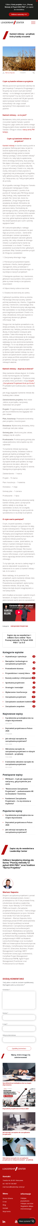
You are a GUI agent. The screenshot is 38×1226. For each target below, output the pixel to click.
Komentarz (6, 990)
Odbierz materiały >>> (19, 14)
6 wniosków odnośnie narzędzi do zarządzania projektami (19, 763)
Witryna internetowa (9, 1035)
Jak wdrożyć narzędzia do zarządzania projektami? (16, 739)
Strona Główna (8, 1198)
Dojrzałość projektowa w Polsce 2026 (18, 729)
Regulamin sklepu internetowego (27, 1207)
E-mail (5, 1024)
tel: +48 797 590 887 (10, 1184)
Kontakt (5, 1208)
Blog (4, 1205)
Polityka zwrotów (27, 1203)
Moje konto (7, 1211)
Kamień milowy (8, 145)
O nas (5, 1202)
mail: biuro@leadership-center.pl (13, 1187)
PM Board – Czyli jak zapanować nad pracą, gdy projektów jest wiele (19, 781)
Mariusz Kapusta (10, 72)
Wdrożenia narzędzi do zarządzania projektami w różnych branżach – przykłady (20, 751)
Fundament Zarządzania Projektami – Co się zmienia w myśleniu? (18, 801)
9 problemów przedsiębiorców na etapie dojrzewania (19, 719)
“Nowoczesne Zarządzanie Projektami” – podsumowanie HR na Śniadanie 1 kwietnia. (19, 791)
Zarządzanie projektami (19, 626)
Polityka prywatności (25, 1199)
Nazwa (5, 1013)
